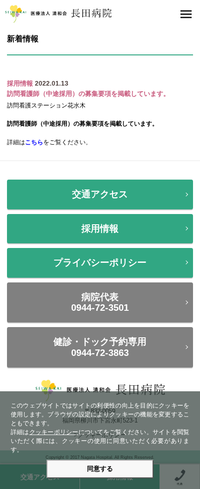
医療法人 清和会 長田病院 (58, 14)
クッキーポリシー (54, 432)
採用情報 (100, 228)
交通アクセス (100, 194)
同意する (100, 468)
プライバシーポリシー (100, 262)
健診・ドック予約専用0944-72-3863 (100, 346)
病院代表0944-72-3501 (100, 302)
